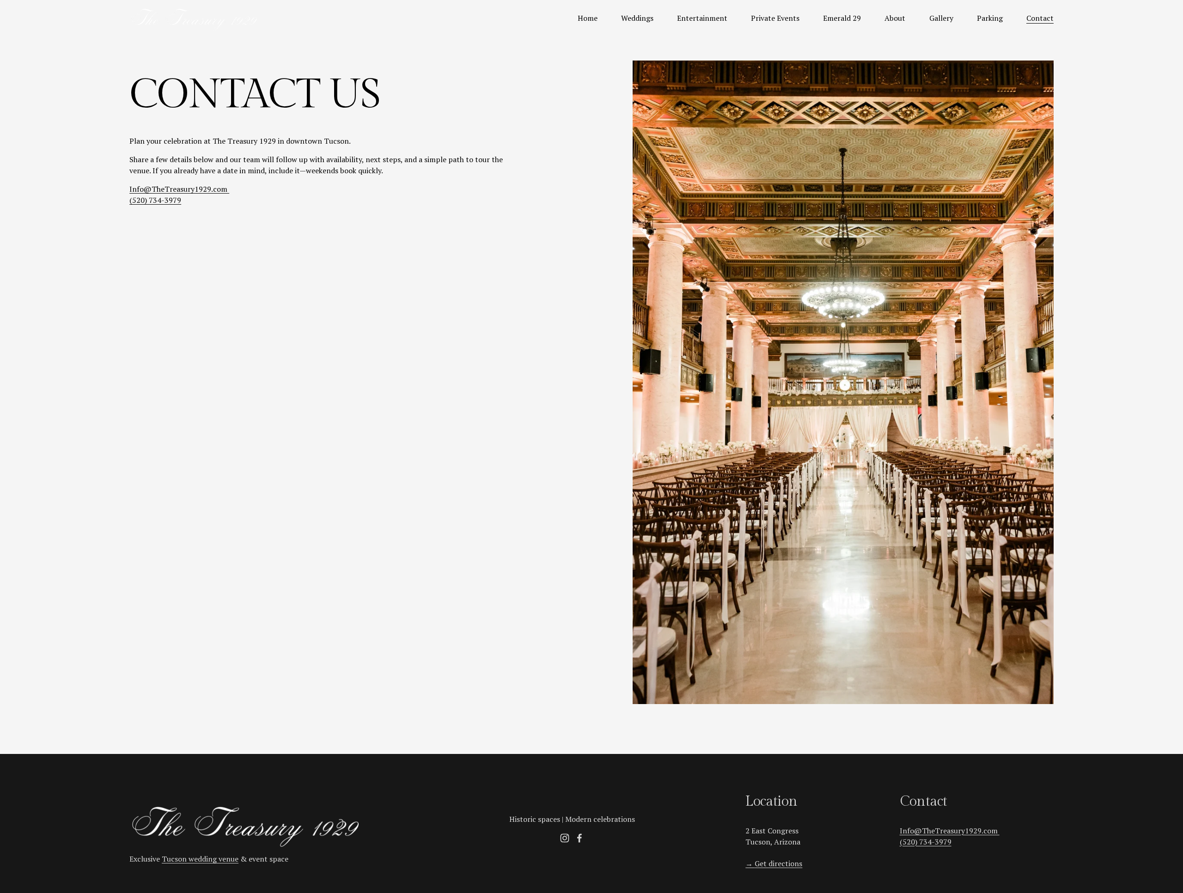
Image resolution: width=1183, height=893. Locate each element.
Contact (1040, 18)
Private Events (775, 18)
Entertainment (702, 18)
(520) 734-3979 (155, 200)
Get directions (773, 863)
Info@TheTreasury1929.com (179, 189)
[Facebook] (579, 838)
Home (588, 18)
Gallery (941, 18)
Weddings (637, 18)
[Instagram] (564, 838)
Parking (990, 18)
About (894, 18)
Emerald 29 (842, 18)
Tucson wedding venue (200, 859)
